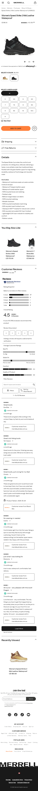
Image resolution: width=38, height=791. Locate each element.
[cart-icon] (35, 2)
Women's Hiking (13, 742)
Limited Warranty (12, 735)
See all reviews (8, 632)
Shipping (28, 733)
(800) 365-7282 (13, 733)
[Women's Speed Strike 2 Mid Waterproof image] (14, 242)
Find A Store (17, 751)
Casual (29, 742)
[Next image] (33, 62)
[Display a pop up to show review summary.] (34, 22)
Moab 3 (26, 744)
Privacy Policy (30, 703)
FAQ (29, 735)
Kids (11, 744)
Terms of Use (12, 782)
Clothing (35, 742)
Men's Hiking (4, 742)
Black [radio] (14, 78)
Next (31, 248)
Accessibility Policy (17, 779)
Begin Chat (4, 733)
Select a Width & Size (9, 89)
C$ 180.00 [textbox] (4, 22)
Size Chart (7, 121)
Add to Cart (15, 128)
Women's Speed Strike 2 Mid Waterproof (12, 253)
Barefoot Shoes (18, 744)
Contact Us (22, 733)
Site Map (8, 779)
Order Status (7, 726)
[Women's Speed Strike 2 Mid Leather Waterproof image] (18, 655)
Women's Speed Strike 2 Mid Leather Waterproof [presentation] (18, 16)
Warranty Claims (22, 735)
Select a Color (10, 72)
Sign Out (31, 726)
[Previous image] (25, 62)
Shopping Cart (17, 726)
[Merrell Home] (19, 2)
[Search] (8, 2)
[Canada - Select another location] (19, 773)
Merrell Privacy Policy (8, 706)
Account (24, 726)
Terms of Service (10, 704)
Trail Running (22, 742)
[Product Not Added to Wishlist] (34, 128)
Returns (35, 733)
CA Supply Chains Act (23, 782)
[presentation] (19, 673)
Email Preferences (27, 751)
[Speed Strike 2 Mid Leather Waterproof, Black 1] (19, 44)
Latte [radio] (5, 78)
